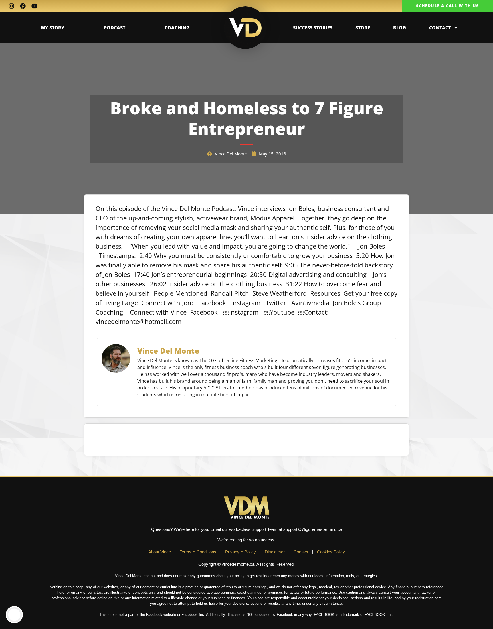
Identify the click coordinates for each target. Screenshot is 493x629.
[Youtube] (34, 6)
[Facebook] (23, 6)
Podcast (114, 28)
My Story (52, 28)
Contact (440, 28)
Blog (399, 28)
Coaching (177, 28)
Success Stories (312, 28)
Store (362, 28)
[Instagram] (11, 6)
